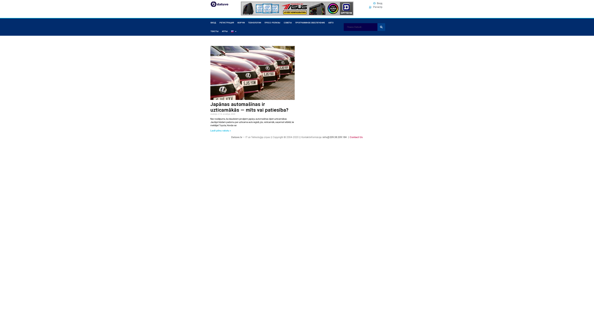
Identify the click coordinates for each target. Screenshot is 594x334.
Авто (331, 22)
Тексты (215, 31)
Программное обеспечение (310, 22)
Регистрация (227, 22)
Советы (288, 22)
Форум (241, 22)
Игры (225, 31)
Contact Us (356, 137)
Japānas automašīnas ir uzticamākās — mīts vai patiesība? (249, 107)
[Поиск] (381, 27)
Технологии (254, 22)
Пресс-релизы (272, 22)
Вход (213, 22)
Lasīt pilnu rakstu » (220, 130)
